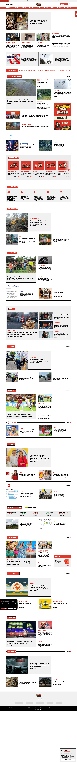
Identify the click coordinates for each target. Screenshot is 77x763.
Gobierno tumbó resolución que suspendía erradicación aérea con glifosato (26, 294)
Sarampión (23, 70)
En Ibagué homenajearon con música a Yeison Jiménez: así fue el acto (44, 565)
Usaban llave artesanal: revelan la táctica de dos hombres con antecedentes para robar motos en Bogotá (61, 316)
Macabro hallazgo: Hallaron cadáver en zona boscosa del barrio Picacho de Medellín (51, 198)
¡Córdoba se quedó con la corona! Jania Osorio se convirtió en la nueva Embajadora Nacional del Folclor (20, 563)
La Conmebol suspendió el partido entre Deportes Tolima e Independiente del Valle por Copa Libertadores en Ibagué (44, 407)
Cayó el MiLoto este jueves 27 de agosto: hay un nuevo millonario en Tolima (43, 45)
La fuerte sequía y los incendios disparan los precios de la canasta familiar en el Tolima (44, 84)
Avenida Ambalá (32, 70)
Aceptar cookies (67, 759)
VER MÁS (15, 176)
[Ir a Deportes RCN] (12, 422)
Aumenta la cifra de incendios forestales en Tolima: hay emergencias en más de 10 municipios (39, 223)
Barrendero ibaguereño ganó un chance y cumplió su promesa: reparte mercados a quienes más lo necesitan (27, 605)
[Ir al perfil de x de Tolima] (38, 699)
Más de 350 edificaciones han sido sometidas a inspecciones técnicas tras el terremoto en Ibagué (45, 644)
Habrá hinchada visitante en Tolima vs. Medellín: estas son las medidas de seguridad (45, 417)
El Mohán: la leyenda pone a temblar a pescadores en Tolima (27, 683)
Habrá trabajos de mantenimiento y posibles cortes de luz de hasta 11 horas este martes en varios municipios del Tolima (43, 106)
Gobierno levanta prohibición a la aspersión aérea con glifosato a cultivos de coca (27, 525)
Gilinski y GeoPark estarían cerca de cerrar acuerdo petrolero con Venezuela (26, 495)
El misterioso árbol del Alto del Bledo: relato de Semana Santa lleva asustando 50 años (61, 683)
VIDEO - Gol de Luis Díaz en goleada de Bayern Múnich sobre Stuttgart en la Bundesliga (60, 431)
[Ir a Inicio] (38, 4)
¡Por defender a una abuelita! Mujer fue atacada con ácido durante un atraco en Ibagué (44, 268)
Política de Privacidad (32, 707)
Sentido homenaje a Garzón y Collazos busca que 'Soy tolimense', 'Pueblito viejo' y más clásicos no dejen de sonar (44, 555)
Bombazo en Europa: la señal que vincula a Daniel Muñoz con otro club (27, 431)
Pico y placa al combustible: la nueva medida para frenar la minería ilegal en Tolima (61, 378)
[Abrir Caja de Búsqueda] (69, 4)
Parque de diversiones (51, 70)
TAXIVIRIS (24, 7)
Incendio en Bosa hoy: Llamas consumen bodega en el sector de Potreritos (24, 198)
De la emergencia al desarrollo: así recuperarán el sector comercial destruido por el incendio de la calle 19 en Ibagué (27, 240)
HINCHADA (31, 7)
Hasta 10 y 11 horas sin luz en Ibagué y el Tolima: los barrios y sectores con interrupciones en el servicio (19, 643)
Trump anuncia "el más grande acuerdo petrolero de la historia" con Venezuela (27, 146)
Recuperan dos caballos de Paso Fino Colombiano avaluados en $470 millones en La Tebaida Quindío (20, 278)
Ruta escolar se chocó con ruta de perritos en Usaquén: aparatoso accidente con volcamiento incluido (12, 198)
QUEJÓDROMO (9, 7)
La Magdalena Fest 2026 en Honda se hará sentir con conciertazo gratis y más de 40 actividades (39, 588)
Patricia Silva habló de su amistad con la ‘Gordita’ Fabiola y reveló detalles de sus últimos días (61, 325)
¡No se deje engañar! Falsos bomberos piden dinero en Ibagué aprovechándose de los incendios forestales (29, 60)
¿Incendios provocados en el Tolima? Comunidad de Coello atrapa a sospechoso (39, 22)
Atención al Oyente (41, 707)
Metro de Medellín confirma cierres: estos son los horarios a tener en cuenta (64, 198)
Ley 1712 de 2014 (38, 709)
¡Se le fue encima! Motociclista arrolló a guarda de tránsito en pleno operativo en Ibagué (35, 127)
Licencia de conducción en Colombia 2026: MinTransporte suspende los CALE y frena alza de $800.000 (38, 198)
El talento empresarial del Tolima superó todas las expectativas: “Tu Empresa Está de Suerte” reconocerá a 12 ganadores (39, 458)
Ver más (68, 76)
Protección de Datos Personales (52, 707)
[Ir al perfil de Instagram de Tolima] (41, 699)
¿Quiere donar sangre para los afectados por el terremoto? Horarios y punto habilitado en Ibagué (45, 634)
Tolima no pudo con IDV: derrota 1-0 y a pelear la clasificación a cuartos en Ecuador (20, 415)
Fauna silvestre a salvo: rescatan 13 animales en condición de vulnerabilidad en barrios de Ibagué (27, 45)
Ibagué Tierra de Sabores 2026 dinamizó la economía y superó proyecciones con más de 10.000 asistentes (60, 605)
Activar (4, 608)
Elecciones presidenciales (66, 70)
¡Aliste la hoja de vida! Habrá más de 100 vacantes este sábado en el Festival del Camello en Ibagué (61, 476)
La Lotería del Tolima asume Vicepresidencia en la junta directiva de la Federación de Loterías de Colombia (35, 116)
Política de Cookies (68, 757)
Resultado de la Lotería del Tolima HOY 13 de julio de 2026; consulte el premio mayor (27, 476)
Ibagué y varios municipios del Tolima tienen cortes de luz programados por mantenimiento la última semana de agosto (62, 94)
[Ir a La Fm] (10, 137)
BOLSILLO (38, 7)
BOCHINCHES (45, 7)
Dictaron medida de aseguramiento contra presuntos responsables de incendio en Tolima (60, 294)
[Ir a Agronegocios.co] (29, 507)
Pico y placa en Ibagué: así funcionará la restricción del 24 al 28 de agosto (39, 361)
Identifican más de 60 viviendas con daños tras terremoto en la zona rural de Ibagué (61, 240)
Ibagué (41, 70)
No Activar (12, 608)
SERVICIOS (52, 7)
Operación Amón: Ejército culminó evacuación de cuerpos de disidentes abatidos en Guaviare (59, 146)
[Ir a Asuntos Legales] (14, 286)
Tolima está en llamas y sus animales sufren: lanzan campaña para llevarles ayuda (61, 36)
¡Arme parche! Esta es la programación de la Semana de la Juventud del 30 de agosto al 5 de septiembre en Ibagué (61, 45)
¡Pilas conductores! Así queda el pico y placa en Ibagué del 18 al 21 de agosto (27, 378)
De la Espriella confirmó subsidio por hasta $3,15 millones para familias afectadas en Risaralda (59, 494)
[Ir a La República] (9, 485)
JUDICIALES (17, 7)
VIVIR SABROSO (67, 7)
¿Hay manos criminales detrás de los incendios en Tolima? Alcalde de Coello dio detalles (20, 101)
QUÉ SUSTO (59, 7)
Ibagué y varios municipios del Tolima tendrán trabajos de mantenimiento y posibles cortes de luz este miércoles (61, 60)
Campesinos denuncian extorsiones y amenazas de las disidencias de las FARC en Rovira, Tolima (45, 280)
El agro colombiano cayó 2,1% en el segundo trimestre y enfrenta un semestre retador (60, 525)
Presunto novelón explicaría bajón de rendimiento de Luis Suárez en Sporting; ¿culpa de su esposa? (61, 335)
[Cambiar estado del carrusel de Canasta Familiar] (8, 1)
